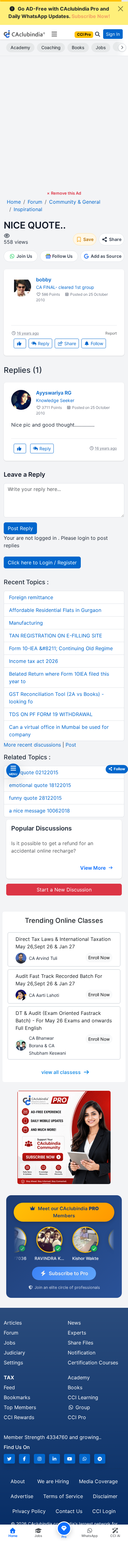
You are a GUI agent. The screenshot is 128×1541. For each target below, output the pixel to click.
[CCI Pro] (64, 1137)
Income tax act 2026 (33, 661)
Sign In (113, 34)
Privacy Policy (29, 1511)
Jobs (101, 47)
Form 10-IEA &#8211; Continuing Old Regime (61, 648)
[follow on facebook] (24, 1459)
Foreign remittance (31, 597)
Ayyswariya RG (53, 393)
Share (69, 343)
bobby (43, 279)
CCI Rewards (19, 1417)
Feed (9, 1387)
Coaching (51, 47)
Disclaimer (105, 1496)
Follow (96, 343)
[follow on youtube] (69, 1459)
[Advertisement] (64, 123)
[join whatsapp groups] (84, 1459)
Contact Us (69, 1511)
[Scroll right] (121, 47)
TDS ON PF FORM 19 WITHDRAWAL (51, 714)
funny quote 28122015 (35, 798)
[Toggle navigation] (54, 34)
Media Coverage (98, 1481)
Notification (81, 1352)
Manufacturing (26, 623)
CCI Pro (77, 1417)
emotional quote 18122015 (40, 785)
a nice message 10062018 (39, 811)
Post (71, 745)
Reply (43, 343)
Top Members (20, 1407)
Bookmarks (17, 1397)
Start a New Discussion (64, 889)
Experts (77, 1333)
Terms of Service (63, 1496)
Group (82, 1407)
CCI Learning (83, 1397)
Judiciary (14, 1352)
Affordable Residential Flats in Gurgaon (55, 610)
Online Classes (64, 920)
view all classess (61, 1072)
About (18, 1481)
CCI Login (104, 1511)
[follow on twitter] (9, 1459)
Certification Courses (93, 1362)
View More (93, 868)
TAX (9, 1377)
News (74, 1323)
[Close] (120, 8)
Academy (20, 47)
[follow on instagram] (39, 1459)
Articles (13, 1323)
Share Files (80, 1343)
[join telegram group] (99, 1459)
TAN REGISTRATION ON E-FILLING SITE (55, 635)
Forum (11, 1333)
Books (78, 47)
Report (111, 333)
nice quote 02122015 (33, 772)
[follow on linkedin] (54, 1459)
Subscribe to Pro (68, 1273)
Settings (13, 1362)
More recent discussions (32, 745)
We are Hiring (53, 1481)
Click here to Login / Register (42, 562)
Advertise (22, 1496)
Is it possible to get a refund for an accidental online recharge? (52, 847)
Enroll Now (99, 957)
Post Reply (20, 528)
